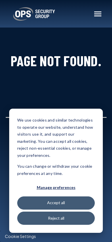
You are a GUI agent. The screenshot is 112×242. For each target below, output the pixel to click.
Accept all (56, 202)
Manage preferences (56, 187)
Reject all (56, 218)
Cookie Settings (20, 236)
